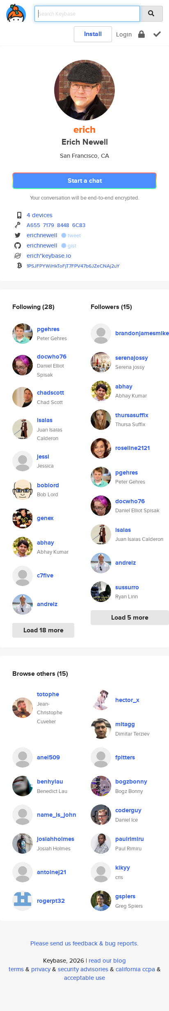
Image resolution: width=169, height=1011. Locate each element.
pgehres (48, 329)
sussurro (127, 587)
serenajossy (131, 357)
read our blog (107, 960)
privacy (40, 969)
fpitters (125, 757)
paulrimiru (129, 838)
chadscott (50, 392)
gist (71, 246)
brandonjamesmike (142, 333)
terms (16, 969)
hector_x (127, 699)
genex (45, 518)
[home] (16, 11)
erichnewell (42, 235)
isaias (45, 420)
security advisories (83, 969)
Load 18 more (43, 630)
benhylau (50, 781)
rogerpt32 (51, 900)
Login (124, 34)
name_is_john (56, 814)
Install (93, 34)
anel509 (48, 757)
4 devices (40, 215)
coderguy (128, 810)
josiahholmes (55, 838)
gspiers (125, 896)
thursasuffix (131, 415)
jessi (43, 456)
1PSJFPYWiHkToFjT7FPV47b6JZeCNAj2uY (73, 265)
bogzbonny (131, 781)
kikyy (122, 867)
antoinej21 (51, 872)
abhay (45, 542)
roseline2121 (132, 447)
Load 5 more (129, 617)
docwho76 (51, 356)
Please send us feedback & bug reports (83, 943)
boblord (48, 485)
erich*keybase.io (49, 255)
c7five (45, 575)
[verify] (157, 34)
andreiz (47, 604)
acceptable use (84, 977)
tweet (73, 235)
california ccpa (135, 969)
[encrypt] (141, 34)
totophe (48, 694)
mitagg (125, 724)
